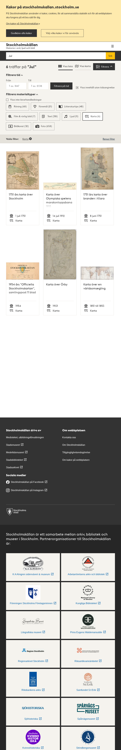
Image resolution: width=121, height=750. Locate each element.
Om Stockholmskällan (73, 445)
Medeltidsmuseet (15, 452)
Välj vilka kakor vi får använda (62, 33)
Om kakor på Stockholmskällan (22, 23)
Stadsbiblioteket (14, 460)
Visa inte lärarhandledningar (26, 99)
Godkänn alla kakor (21, 33)
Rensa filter (109, 138)
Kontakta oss (69, 437)
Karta (25, 138)
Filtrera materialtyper (20, 94)
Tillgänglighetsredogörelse (76, 452)
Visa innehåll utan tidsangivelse (97, 87)
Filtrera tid (13, 75)
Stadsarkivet (12, 467)
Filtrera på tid (61, 85)
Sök (110, 55)
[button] (14, 74)
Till (29, 80)
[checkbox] (17, 107)
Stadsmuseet (13, 445)
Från (8, 80)
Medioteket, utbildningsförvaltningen (25, 437)
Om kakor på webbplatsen (76, 460)
